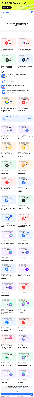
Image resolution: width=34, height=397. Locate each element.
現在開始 (29, 118)
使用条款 (24, 387)
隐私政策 (20, 387)
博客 (4, 17)
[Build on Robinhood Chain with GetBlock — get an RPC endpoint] (17, 5)
